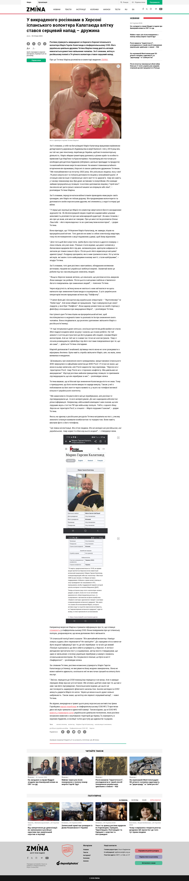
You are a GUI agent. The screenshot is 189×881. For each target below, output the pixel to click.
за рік (144, 800)
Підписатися (139, 2)
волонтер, (71, 724)
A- (34, 48)
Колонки (94, 9)
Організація (42, 2)
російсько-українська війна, (59, 728)
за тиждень (123, 800)
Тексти (68, 9)
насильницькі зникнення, (103, 724)
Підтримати (155, 2)
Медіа (29, 2)
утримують (55, 630)
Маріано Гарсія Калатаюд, (85, 724)
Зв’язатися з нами (148, 863)
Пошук (125, 2)
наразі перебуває (68, 706)
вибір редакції (155, 800)
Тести (117, 9)
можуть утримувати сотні (62, 712)
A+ (28, 48)
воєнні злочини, (62, 724)
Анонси (106, 9)
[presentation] (30, 811)
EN (133, 9)
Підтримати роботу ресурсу (148, 851)
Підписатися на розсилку (148, 857)
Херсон (91, 728)
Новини (56, 9)
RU (126, 9)
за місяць (134, 800)
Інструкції (81, 9)
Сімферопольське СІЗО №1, (79, 728)
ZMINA (104, 59)
